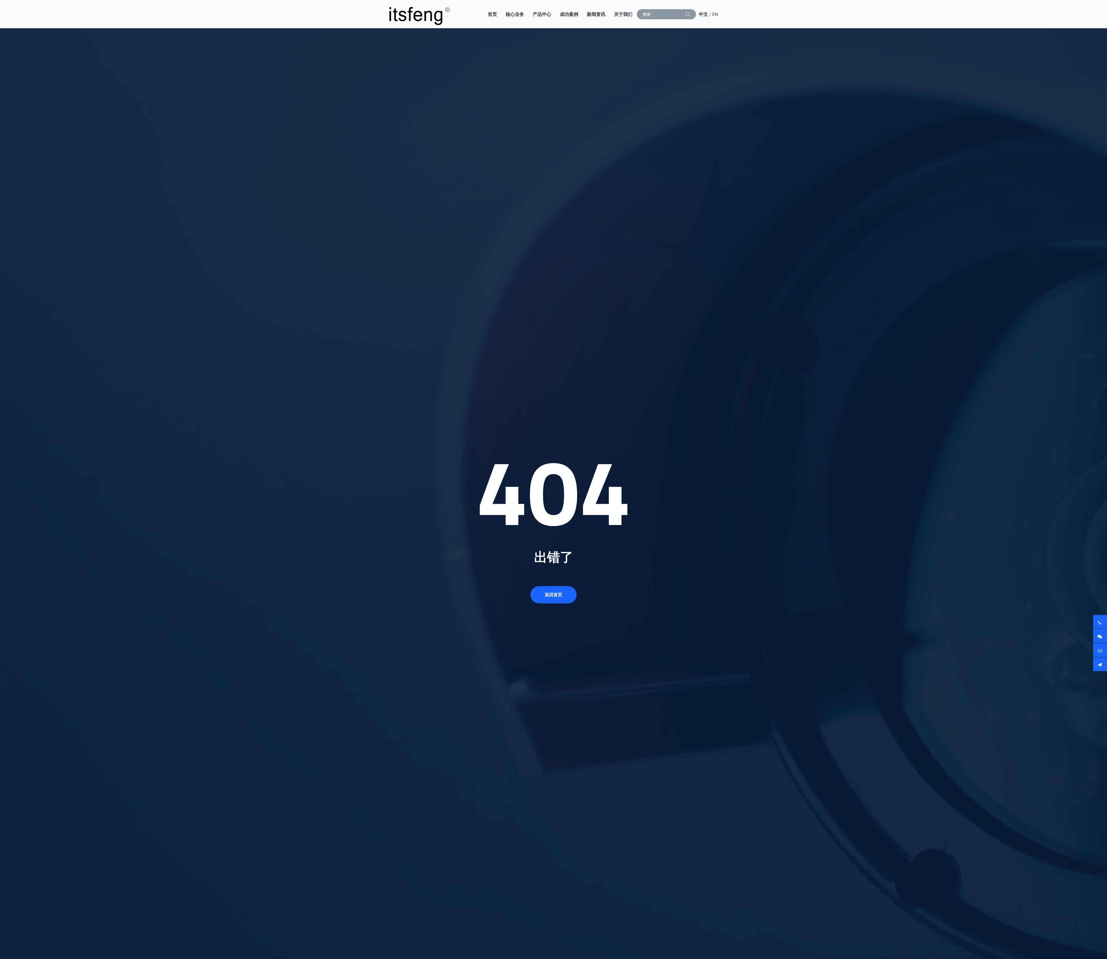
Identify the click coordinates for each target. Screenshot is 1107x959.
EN (715, 14)
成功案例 (569, 14)
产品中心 (542, 14)
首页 (492, 14)
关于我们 (623, 14)
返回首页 (553, 594)
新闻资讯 (596, 14)
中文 (703, 14)
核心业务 (515, 14)
